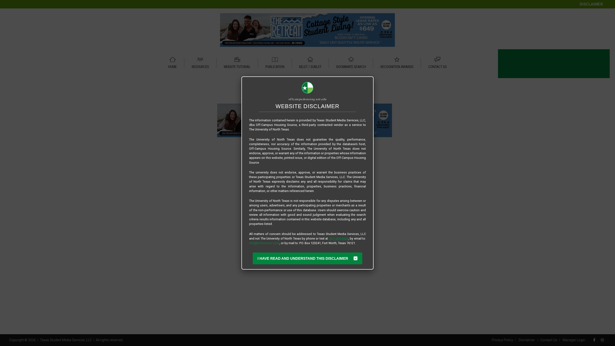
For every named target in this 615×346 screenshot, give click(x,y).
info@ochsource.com (264, 243)
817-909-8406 (339, 238)
